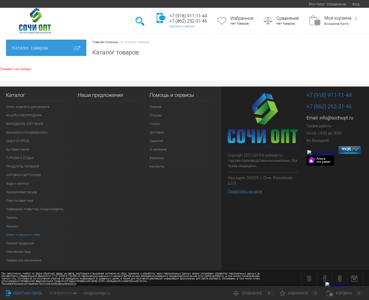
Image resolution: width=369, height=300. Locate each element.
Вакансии (126, 4)
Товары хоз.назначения (23, 260)
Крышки (12, 226)
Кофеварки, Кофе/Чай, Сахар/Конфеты (35, 209)
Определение (336, 4)
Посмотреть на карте (245, 191)
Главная (15, 4)
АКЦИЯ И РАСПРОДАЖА (24, 115)
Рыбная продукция (20, 243)
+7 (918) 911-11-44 (329, 95)
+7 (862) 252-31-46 (329, 106)
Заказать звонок (182, 26)
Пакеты (12, 217)
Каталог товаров (30, 47)
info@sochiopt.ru (336, 117)
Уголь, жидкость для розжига (27, 107)
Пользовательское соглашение (19, 283)
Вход (355, 4)
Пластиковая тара (19, 200)
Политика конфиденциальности (57, 283)
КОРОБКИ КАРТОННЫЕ (23, 175)
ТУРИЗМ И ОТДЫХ (20, 158)
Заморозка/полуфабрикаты (27, 132)
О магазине (106, 4)
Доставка (66, 4)
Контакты (146, 4)
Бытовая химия (17, 149)
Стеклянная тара (18, 252)
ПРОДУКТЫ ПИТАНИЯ (22, 166)
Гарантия (85, 4)
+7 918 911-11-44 (63, 293)
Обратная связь (27, 293)
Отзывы (32, 4)
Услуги (49, 4)
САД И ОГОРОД (17, 141)
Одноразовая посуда (21, 192)
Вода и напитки (17, 183)
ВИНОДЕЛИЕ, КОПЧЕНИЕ (24, 124)
